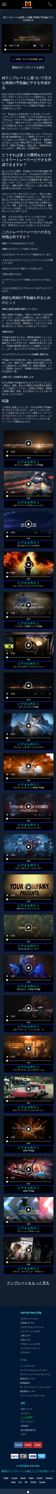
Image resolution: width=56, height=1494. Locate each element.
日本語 (33, 1482)
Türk (25, 1482)
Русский (42, 1482)
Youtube (37, 1445)
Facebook (18, 1445)
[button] (29, 445)
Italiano (31, 1478)
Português (49, 1478)
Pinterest (28, 1445)
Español (23, 1478)
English (5, 1478)
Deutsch (39, 1478)
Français (14, 1478)
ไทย (20, 1482)
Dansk (13, 1482)
